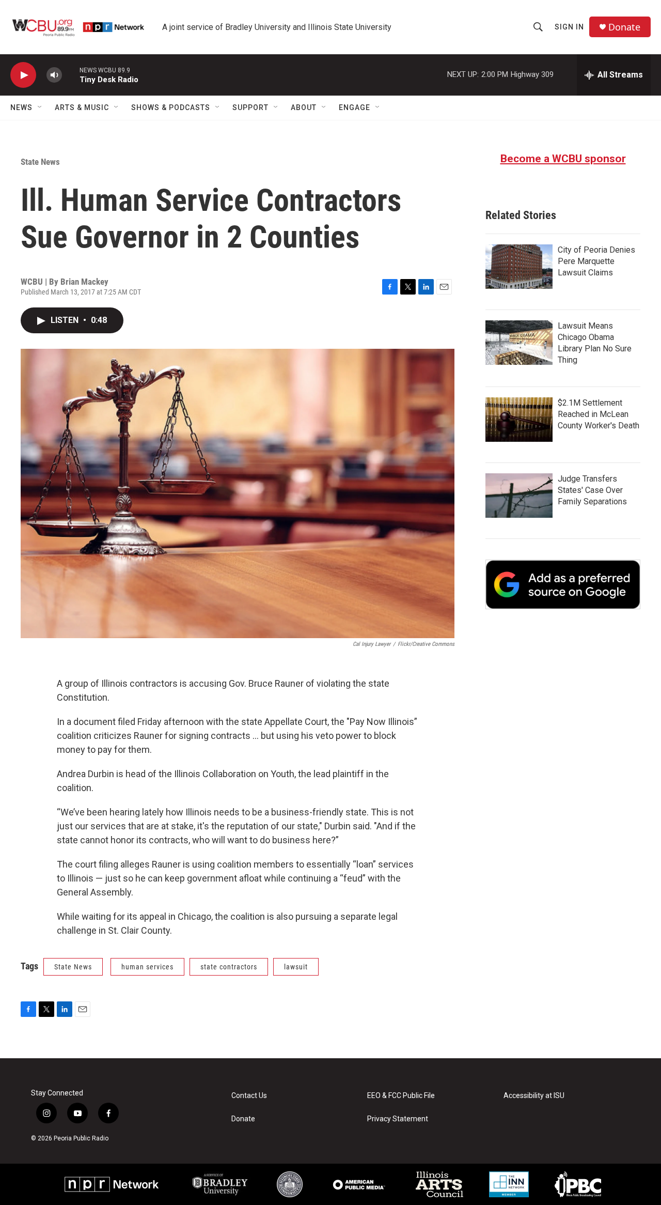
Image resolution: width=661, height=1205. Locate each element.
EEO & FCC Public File (401, 1096)
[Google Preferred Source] (563, 584)
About (304, 107)
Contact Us (249, 1096)
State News (40, 162)
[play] (23, 75)
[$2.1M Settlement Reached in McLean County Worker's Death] (519, 419)
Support (250, 107)
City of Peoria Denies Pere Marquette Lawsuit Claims (596, 261)
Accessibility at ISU (533, 1096)
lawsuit (296, 967)
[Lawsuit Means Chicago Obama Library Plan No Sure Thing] (519, 342)
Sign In (569, 27)
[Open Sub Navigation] (40, 107)
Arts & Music (82, 107)
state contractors (228, 967)
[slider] (70, 74)
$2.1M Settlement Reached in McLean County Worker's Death (598, 414)
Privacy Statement (397, 1119)
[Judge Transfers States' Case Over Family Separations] (519, 495)
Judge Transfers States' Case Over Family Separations (592, 490)
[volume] (54, 75)
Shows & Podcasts (170, 107)
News (21, 107)
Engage (354, 107)
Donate (624, 27)
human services (147, 967)
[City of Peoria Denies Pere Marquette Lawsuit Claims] (519, 266)
